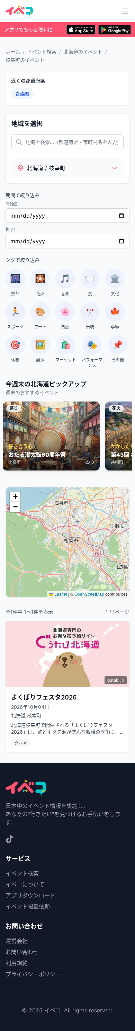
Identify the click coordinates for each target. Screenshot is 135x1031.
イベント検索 (41, 51)
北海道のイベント (83, 51)
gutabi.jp (115, 680)
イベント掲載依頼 (28, 906)
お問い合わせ (22, 952)
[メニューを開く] (125, 11)
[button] (15, 497)
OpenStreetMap (89, 594)
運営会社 (17, 941)
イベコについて (25, 884)
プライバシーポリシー (33, 974)
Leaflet (60, 594)
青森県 (22, 94)
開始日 (12, 204)
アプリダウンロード (30, 895)
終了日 (12, 229)
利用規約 (17, 963)
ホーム (13, 51)
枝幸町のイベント (25, 60)
